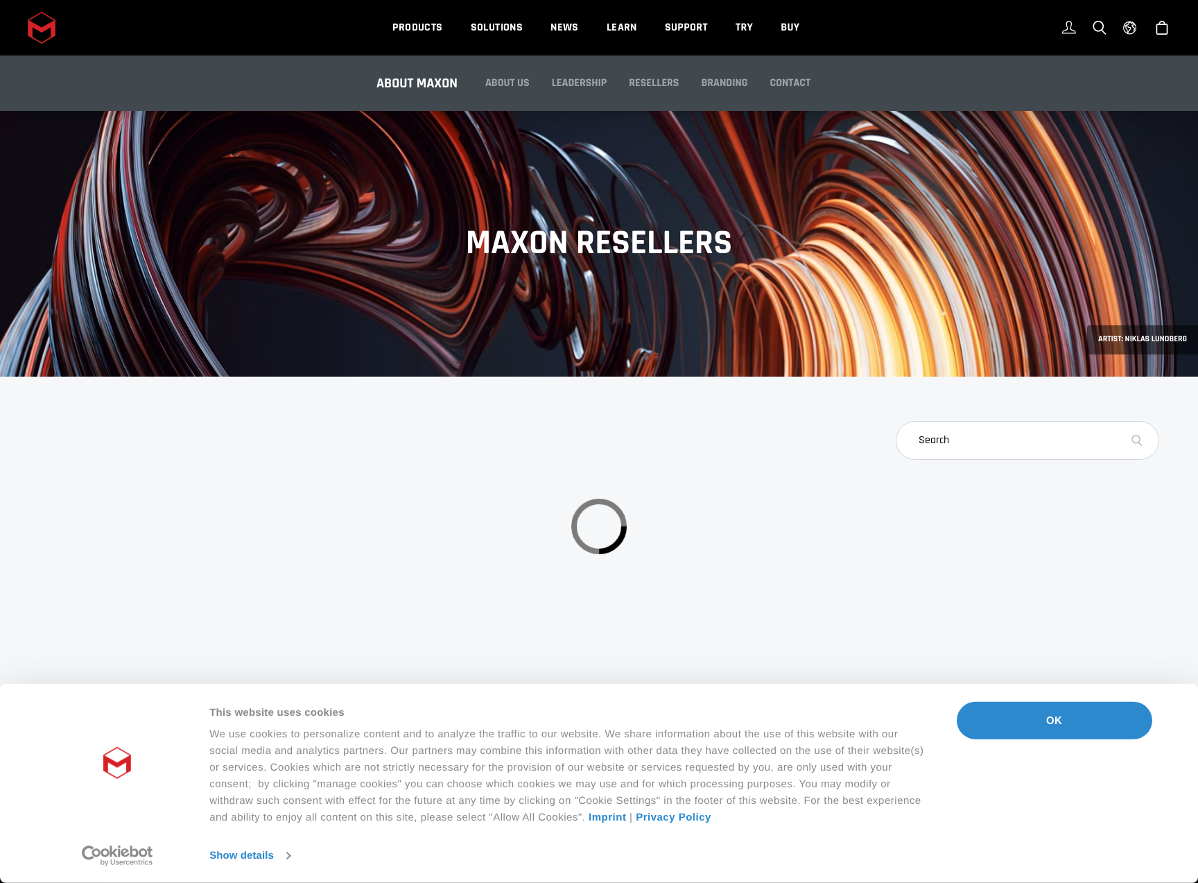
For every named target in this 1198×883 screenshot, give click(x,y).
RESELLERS (654, 83)
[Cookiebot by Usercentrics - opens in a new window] (117, 856)
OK (1054, 720)
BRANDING (724, 83)
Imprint (607, 817)
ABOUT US (507, 83)
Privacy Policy (673, 817)
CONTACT (790, 83)
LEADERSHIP (579, 83)
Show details (241, 855)
